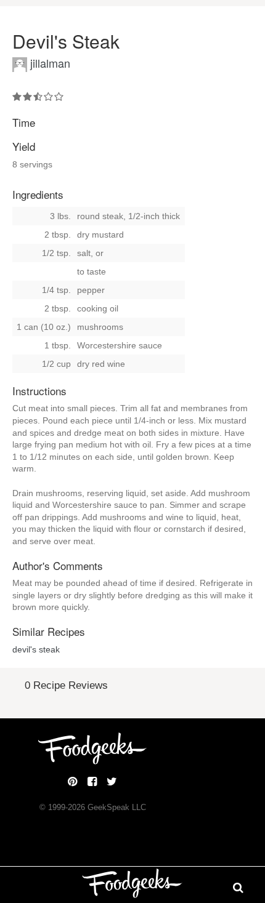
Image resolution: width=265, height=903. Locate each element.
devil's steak (36, 649)
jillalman (50, 63)
